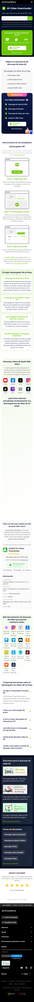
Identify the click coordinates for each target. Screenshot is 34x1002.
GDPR (10, 984)
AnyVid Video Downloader (20, 263)
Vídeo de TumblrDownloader (13, 670)
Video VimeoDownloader (13, 645)
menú (32, 2)
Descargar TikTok (10, 846)
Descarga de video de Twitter (14, 840)
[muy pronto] (21, 967)
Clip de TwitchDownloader (20, 632)
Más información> (17, 52)
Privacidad (11, 981)
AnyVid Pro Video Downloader (16, 549)
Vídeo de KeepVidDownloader (13, 658)
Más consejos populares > (12, 821)
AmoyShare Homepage (6, 905)
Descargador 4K (20, 155)
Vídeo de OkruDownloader (27, 646)
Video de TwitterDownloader (6, 646)
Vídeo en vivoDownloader (20, 657)
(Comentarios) (24, 560)
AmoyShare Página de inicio (8, 911)
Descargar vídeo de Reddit (13, 852)
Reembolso (22, 984)
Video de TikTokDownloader (27, 658)
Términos (4, 981)
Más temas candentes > (11, 863)
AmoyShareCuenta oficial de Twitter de (31, 967)
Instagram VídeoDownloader (13, 633)
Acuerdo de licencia (21, 981)
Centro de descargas (11, 917)
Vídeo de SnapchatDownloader (6, 658)
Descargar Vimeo (10, 859)
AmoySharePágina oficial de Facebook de (26, 967)
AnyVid (15, 905)
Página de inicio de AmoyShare (8, 2)
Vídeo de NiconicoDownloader (20, 646)
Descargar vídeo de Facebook (14, 834)
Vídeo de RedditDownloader (6, 670)
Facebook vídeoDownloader (27, 633)
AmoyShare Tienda (10, 922)
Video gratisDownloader (6, 632)
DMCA (29, 981)
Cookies (16, 984)
